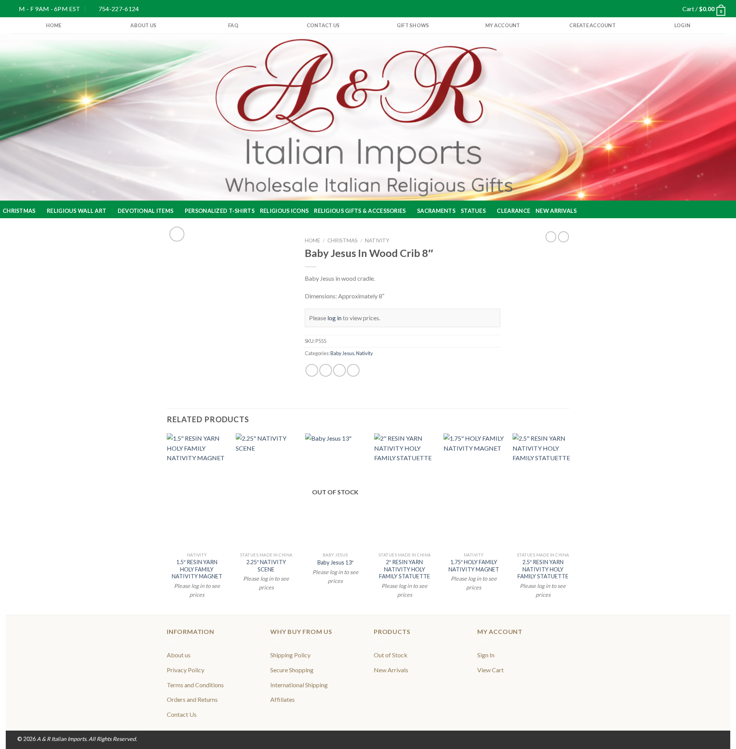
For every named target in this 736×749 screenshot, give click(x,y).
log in (334, 317)
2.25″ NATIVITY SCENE (266, 566)
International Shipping (299, 684)
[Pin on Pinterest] (353, 370)
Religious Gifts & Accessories (360, 210)
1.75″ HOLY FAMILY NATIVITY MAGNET (474, 566)
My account (502, 25)
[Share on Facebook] (312, 370)
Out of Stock (390, 654)
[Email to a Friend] (339, 370)
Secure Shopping (292, 669)
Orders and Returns (192, 699)
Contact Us (323, 25)
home (54, 25)
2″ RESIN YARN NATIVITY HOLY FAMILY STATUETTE (404, 569)
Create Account (592, 25)
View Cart (490, 669)
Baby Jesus (342, 353)
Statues (473, 210)
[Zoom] (176, 234)
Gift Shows (413, 25)
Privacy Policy (185, 669)
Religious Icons (284, 210)
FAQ (233, 25)
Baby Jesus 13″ (335, 562)
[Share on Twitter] (325, 370)
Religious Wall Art (76, 210)
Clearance (513, 210)
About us (143, 25)
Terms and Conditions (195, 684)
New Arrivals (556, 210)
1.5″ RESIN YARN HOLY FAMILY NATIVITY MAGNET (197, 569)
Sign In (486, 654)
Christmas (19, 210)
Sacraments (436, 210)
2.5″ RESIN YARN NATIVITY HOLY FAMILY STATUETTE (543, 569)
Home (312, 240)
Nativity (377, 240)
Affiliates (282, 699)
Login (682, 25)
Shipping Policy (290, 654)
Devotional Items (146, 210)
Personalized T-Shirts (220, 210)
